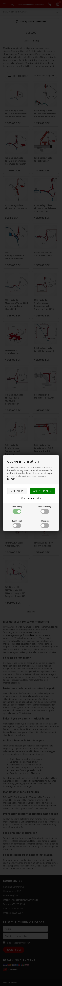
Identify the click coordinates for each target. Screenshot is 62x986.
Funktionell (17, 521)
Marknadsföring (44, 507)
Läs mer (11, 478)
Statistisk (45, 521)
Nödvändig (16, 507)
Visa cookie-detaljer (31, 498)
